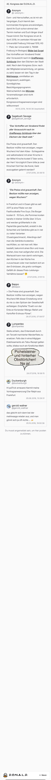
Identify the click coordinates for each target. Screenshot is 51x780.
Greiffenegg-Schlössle (20, 133)
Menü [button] (44, 775)
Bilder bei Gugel (36, 50)
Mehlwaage (12, 76)
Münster (30, 91)
